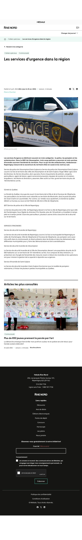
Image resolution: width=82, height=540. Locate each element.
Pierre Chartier (10, 92)
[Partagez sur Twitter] (73, 89)
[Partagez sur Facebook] (70, 89)
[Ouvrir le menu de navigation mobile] (78, 27)
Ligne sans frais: (41, 387)
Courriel (41, 446)
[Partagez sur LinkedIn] (77, 89)
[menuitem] (69, 33)
